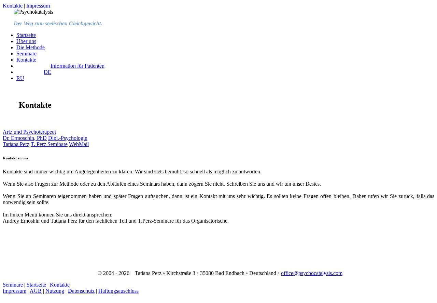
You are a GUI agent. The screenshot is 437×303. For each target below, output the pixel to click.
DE (47, 72)
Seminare (26, 53)
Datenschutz (81, 291)
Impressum (38, 6)
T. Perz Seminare (49, 144)
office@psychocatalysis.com (311, 273)
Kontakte (13, 6)
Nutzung (54, 291)
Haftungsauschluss (118, 291)
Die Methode (30, 47)
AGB (36, 291)
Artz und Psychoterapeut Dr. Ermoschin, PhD (29, 135)
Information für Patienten (77, 66)
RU (20, 78)
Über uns (26, 41)
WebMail (79, 144)
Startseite (26, 35)
